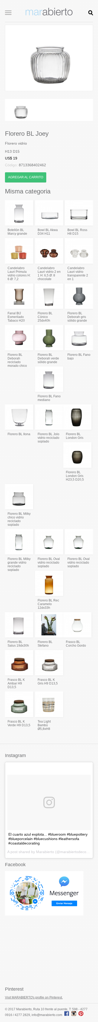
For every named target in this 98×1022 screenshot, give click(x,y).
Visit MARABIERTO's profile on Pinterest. (34, 997)
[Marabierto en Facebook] (67, 1015)
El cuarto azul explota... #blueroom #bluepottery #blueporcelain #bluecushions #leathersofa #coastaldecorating (48, 838)
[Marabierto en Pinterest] (80, 1015)
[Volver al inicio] (49, 14)
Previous (13, 58)
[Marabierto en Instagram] (74, 1015)
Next (85, 58)
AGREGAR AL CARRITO (25, 177)
